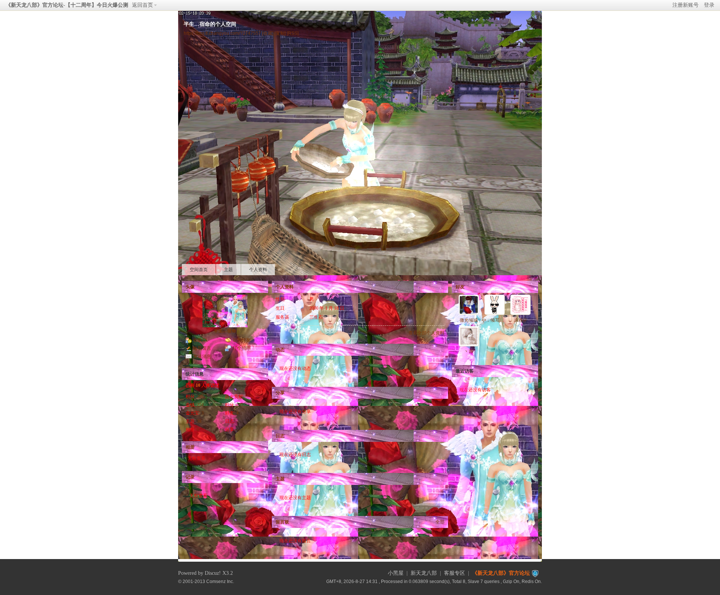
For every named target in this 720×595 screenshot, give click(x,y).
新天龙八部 (424, 573)
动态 (280, 349)
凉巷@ (520, 320)
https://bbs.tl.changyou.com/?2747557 (222, 33)
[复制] (280, 33)
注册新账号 (685, 5)
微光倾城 (469, 320)
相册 (190, 447)
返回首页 (142, 5)
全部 (439, 522)
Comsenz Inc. (220, 581)
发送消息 (202, 356)
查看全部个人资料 (426, 333)
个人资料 (258, 269)
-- (246, 396)
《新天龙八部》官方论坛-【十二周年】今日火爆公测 (67, 5)
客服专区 (454, 573)
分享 (280, 392)
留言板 (282, 522)
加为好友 (241, 340)
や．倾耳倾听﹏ (497, 320)
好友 (460, 286)
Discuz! (213, 573)
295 (200, 396)
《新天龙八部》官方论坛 (501, 573)
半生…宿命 (225, 330)
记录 (190, 477)
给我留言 (202, 348)
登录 (709, 5)
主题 (228, 269)
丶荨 (468, 351)
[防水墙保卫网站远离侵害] (535, 573)
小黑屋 (396, 573)
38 (199, 421)
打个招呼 (241, 348)
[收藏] (267, 33)
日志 (280, 435)
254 (200, 404)
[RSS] (292, 33)
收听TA (200, 340)
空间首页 (199, 269)
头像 (190, 286)
